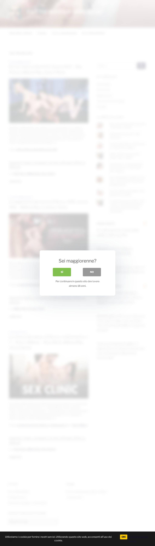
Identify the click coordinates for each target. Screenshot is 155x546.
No (92, 272)
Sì (62, 272)
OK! (124, 536)
